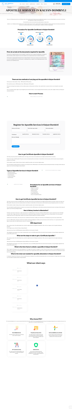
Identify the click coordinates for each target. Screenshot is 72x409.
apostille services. (41, 20)
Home (1, 13)
